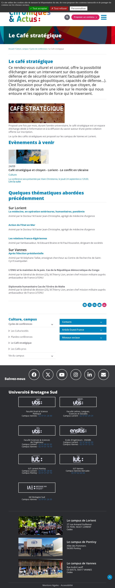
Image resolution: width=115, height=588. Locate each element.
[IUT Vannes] (78, 459)
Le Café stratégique (21, 342)
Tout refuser (60, 8)
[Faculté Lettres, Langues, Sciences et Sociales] (78, 402)
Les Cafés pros (18, 348)
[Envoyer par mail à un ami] (99, 305)
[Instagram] (75, 374)
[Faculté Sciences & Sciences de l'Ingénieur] (36, 430)
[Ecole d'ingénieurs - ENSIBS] (78, 430)
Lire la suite (15, 181)
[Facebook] (34, 374)
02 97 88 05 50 (45, 444)
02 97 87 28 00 (45, 471)
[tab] (83, 322)
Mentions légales (50, 585)
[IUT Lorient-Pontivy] (36, 459)
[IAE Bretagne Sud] (36, 488)
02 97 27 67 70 (45, 473)
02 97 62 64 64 (78, 473)
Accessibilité (67, 585)
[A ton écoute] (103, 374)
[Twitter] (48, 374)
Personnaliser (78, 8)
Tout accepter (39, 8)
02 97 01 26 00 (45, 416)
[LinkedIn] (89, 374)
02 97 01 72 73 (86, 444)
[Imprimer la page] (104, 305)
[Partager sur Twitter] (90, 305)
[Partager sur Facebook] (85, 305)
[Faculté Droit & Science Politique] (36, 402)
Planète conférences (22, 336)
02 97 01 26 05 (45, 499)
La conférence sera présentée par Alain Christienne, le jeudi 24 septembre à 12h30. (49, 179)
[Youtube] (62, 374)
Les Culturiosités (19, 330)
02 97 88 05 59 (86, 442)
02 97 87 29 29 (86, 416)
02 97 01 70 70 (45, 446)
